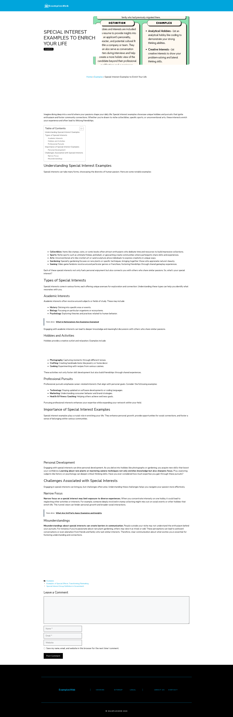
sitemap (118, 690)
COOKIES (100, 690)
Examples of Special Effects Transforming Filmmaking (67, 583)
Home (89, 76)
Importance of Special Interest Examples (62, 147)
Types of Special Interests (56, 135)
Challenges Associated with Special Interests (64, 152)
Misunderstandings (55, 159)
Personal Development (56, 150)
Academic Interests (55, 138)
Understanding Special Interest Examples (62, 132)
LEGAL (133, 690)
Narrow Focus (53, 156)
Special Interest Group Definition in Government (65, 586)
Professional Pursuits (56, 144)
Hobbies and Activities (56, 141)
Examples (48, 49)
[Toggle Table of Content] (80, 129)
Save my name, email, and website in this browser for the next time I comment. (82, 648)
